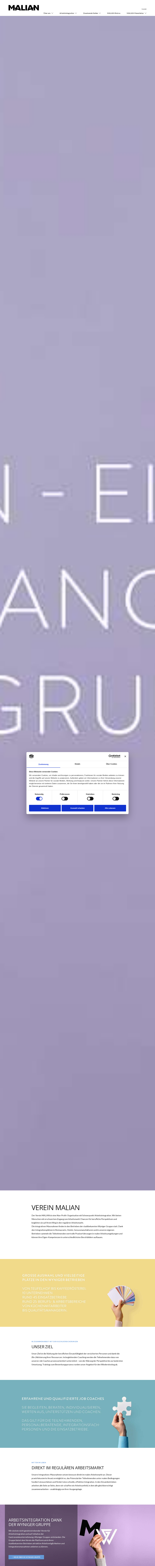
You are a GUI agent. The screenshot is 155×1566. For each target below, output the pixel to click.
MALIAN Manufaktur (135, 13)
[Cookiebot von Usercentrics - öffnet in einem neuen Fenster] (110, 756)
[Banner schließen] (125, 756)
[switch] (65, 798)
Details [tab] (77, 764)
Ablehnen (45, 808)
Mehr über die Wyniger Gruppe (27, 1557)
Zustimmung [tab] (43, 764)
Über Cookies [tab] (111, 764)
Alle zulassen (110, 808)
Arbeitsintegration (67, 13)
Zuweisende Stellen (90, 13)
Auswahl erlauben (77, 808)
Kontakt (144, 9)
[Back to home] (24, 7)
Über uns (46, 13)
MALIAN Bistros (113, 13)
